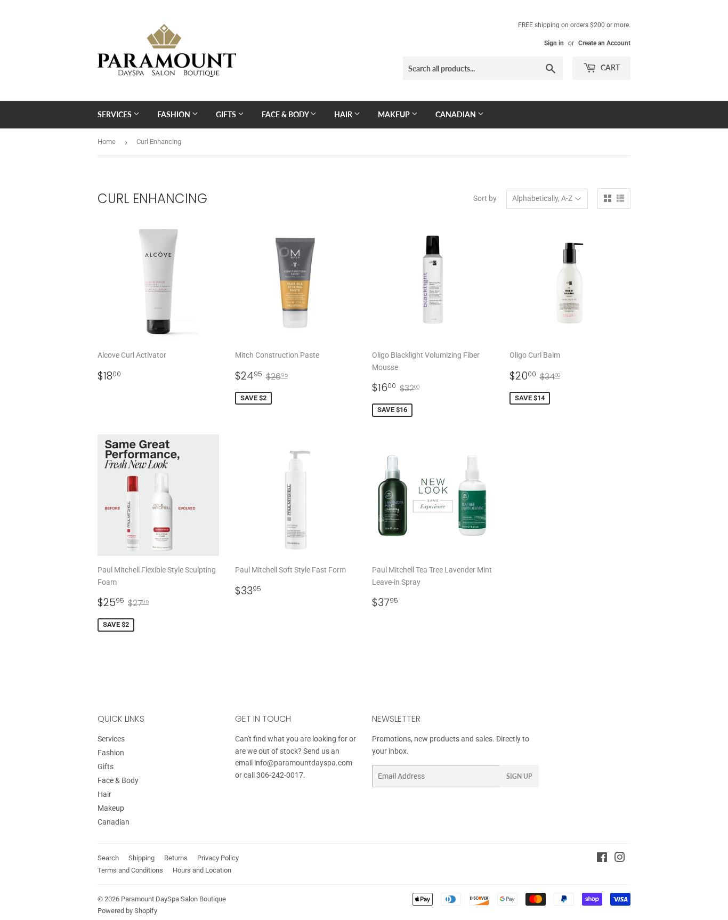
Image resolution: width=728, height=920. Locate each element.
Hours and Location (202, 870)
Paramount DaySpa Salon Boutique (173, 899)
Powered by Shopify (127, 911)
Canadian (456, 114)
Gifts (227, 114)
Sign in (554, 43)
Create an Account (604, 43)
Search (108, 858)
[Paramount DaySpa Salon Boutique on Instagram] (619, 858)
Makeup (394, 114)
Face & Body (286, 114)
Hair (344, 114)
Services (115, 114)
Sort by (485, 198)
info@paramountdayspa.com (303, 762)
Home (107, 142)
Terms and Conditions (130, 870)
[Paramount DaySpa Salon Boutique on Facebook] (602, 858)
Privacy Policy (218, 858)
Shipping (141, 858)
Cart (609, 67)
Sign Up (519, 776)
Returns (176, 858)
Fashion (174, 114)
